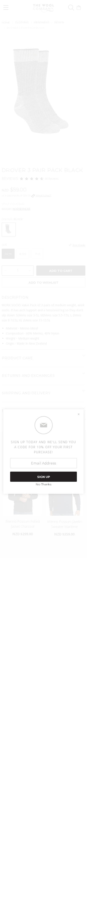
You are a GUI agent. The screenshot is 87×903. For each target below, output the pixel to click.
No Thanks (43, 484)
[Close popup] (78, 414)
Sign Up (43, 477)
